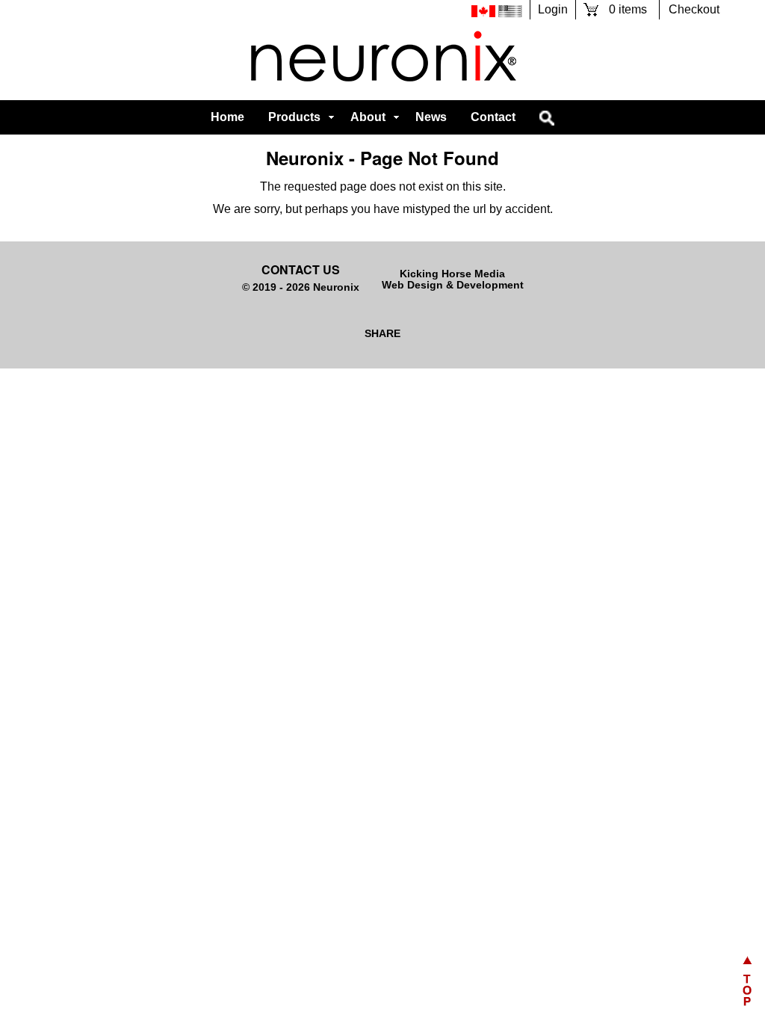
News (431, 117)
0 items (628, 9)
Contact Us (300, 269)
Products (294, 117)
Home (227, 117)
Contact (493, 117)
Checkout (694, 9)
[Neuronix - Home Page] (382, 59)
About (367, 117)
